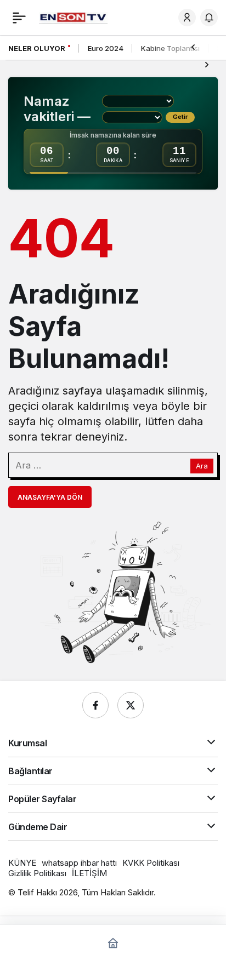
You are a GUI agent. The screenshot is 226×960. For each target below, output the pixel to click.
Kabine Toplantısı (170, 48)
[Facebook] (95, 705)
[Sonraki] (207, 64)
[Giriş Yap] (187, 17)
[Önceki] (193, 46)
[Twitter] (130, 705)
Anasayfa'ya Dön (50, 497)
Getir (180, 117)
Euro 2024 (105, 48)
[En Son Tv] (73, 17)
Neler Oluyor (36, 48)
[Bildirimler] (209, 17)
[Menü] (19, 17)
